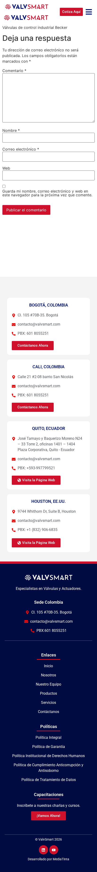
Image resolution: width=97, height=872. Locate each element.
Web (6, 168)
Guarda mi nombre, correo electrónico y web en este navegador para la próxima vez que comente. (47, 193)
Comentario (14, 70)
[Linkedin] (43, 849)
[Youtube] (53, 849)
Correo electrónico (20, 149)
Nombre (11, 130)
